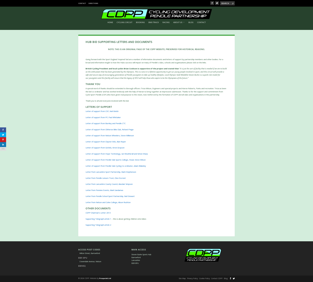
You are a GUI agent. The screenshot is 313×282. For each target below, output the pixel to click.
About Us (177, 22)
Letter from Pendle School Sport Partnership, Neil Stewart (110, 196)
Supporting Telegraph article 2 (98, 225)
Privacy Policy (192, 278)
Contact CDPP (217, 278)
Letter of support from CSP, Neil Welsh (102, 111)
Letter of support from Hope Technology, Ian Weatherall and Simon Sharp (117, 154)
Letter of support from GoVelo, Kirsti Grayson (105, 147)
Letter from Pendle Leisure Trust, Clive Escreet (106, 178)
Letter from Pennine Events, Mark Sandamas (104, 190)
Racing (166, 22)
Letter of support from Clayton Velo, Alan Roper (106, 141)
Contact (82, 3)
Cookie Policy (204, 278)
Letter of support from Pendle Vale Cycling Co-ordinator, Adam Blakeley (116, 166)
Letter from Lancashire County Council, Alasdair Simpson (109, 184)
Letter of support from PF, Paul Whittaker (103, 117)
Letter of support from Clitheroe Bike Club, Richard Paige (110, 129)
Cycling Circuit (124, 22)
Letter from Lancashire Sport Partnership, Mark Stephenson (111, 172)
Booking (140, 22)
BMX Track (153, 22)
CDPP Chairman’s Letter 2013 (98, 213)
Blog (190, 22)
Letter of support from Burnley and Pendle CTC (106, 123)
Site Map (182, 278)
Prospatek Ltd (105, 278)
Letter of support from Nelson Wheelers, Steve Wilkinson (110, 135)
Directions (93, 3)
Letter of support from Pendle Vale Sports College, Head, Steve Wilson (116, 160)
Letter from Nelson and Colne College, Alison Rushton (108, 202)
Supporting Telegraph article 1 (98, 219)
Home (110, 22)
